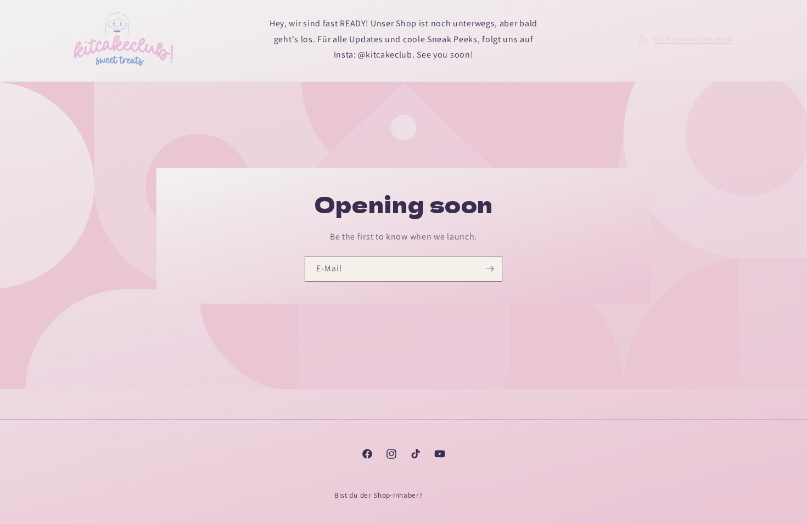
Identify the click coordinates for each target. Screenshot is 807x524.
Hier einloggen (449, 495)
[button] (685, 39)
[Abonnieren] (490, 269)
